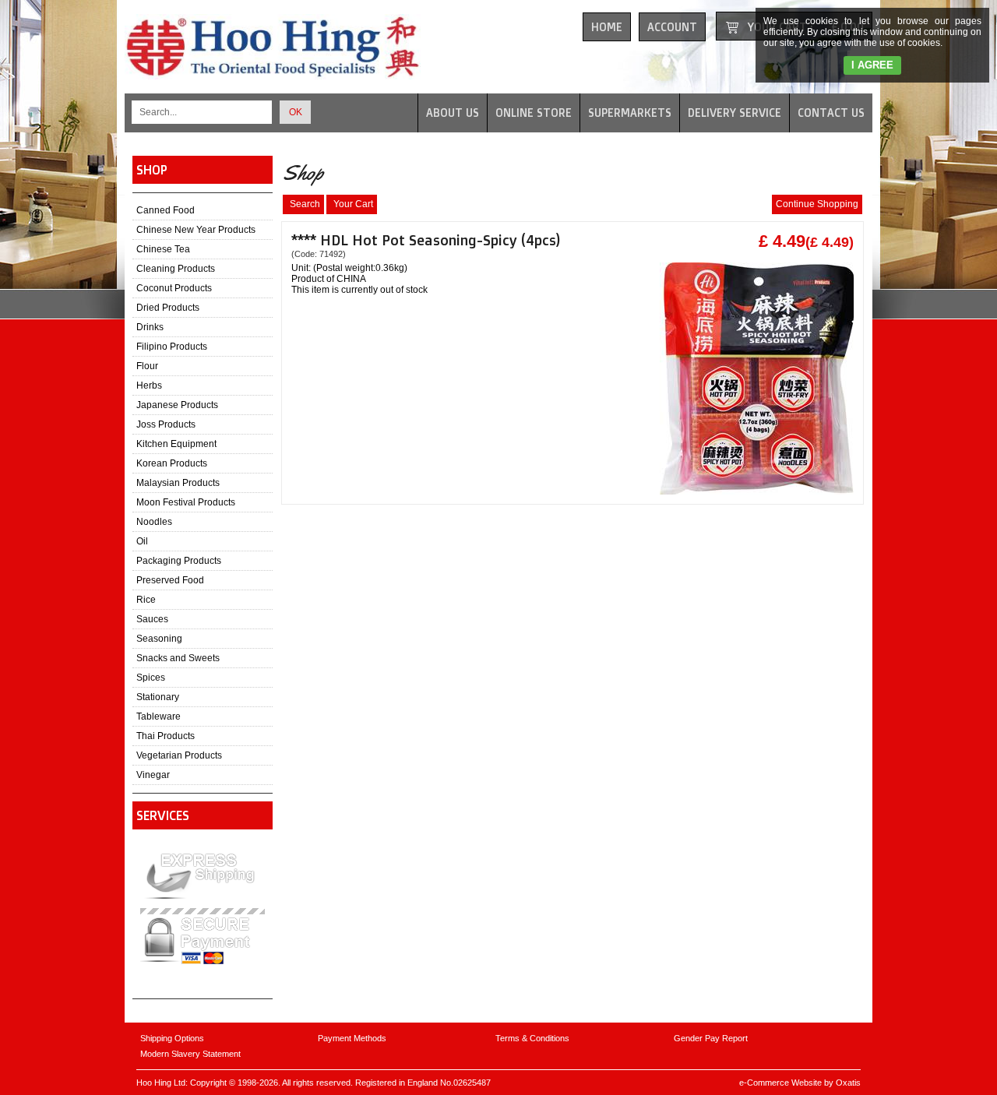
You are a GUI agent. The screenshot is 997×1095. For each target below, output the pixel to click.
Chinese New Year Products (195, 229)
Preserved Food (170, 580)
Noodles (154, 521)
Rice (146, 599)
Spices (150, 677)
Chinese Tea (163, 249)
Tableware (158, 716)
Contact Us (831, 112)
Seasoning (159, 638)
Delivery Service (734, 112)
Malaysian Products (178, 482)
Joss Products (166, 424)
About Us (452, 112)
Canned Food (165, 210)
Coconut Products (174, 288)
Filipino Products (171, 346)
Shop (151, 170)
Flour (147, 366)
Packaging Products (178, 560)
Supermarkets (629, 112)
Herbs (149, 385)
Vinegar (153, 774)
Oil (142, 541)
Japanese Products (177, 405)
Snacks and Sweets (178, 658)
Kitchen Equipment (176, 443)
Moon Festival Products (185, 502)
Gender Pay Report (711, 1038)
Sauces (152, 619)
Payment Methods (352, 1038)
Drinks (150, 327)
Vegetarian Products (179, 755)
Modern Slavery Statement (190, 1053)
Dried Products (167, 307)
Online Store (533, 112)
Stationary (157, 697)
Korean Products (171, 463)
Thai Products (165, 736)
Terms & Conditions (532, 1038)
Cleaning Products (175, 268)
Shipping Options (172, 1038)
